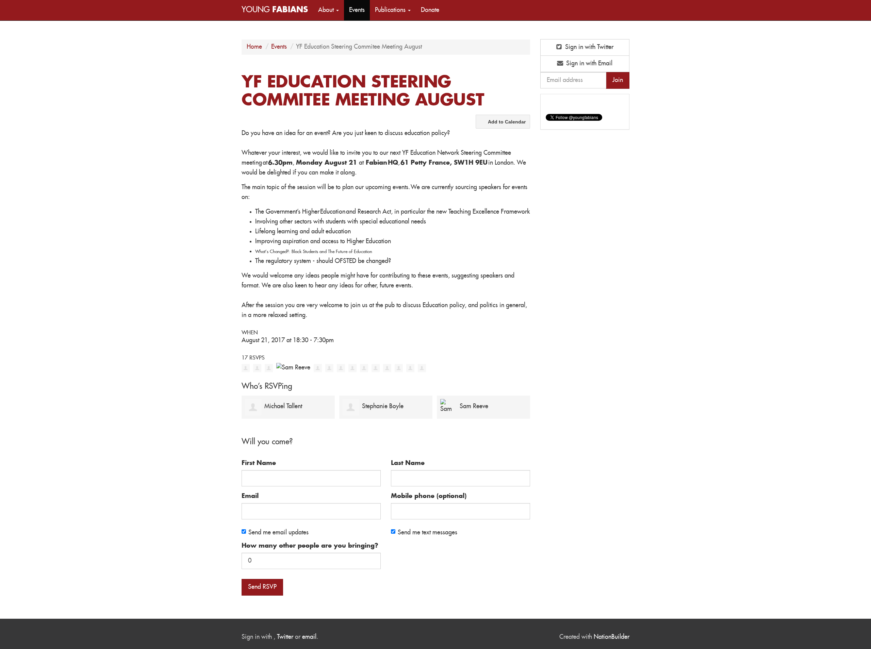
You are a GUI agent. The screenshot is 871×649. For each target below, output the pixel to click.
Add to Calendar (507, 121)
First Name (259, 463)
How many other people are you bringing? (310, 546)
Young (275, 10)
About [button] (326, 10)
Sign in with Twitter (588, 47)
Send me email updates (278, 533)
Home (254, 47)
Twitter (285, 637)
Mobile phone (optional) (428, 496)
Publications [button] (391, 10)
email (309, 637)
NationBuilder (611, 637)
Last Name (408, 463)
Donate (430, 10)
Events (357, 10)
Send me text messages (427, 533)
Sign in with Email (588, 64)
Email (250, 496)
